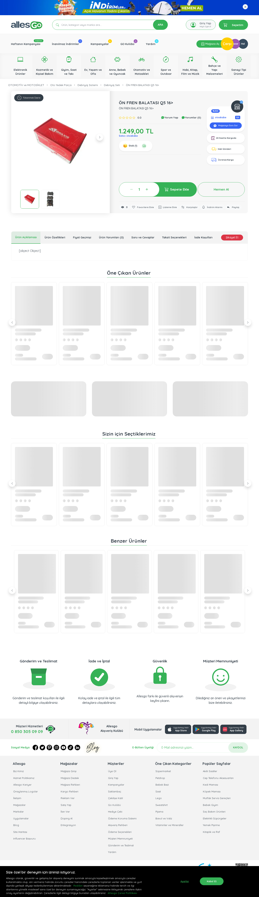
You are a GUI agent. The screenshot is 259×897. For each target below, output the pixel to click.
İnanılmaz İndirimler (65, 44)
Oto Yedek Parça (60, 85)
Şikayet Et (232, 237)
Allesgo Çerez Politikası (122, 893)
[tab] (26, 237)
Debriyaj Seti (112, 85)
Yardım (150, 44)
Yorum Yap (171, 117)
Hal (243, 43)
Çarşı (227, 44)
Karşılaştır (192, 207)
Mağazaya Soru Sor (228, 125)
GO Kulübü (127, 44)
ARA (160, 24)
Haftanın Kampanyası (25, 44)
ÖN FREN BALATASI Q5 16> (142, 85)
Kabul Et (212, 881)
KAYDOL (238, 747)
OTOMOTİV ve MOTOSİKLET (26, 85)
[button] (60, 140)
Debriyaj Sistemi (88, 85)
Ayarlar (185, 881)
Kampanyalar (100, 44)
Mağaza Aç (212, 44)
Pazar (235, 43)
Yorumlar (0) (192, 117)
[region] (129, 881)
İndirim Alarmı (214, 207)
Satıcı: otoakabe (128, 135)
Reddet (78, 885)
